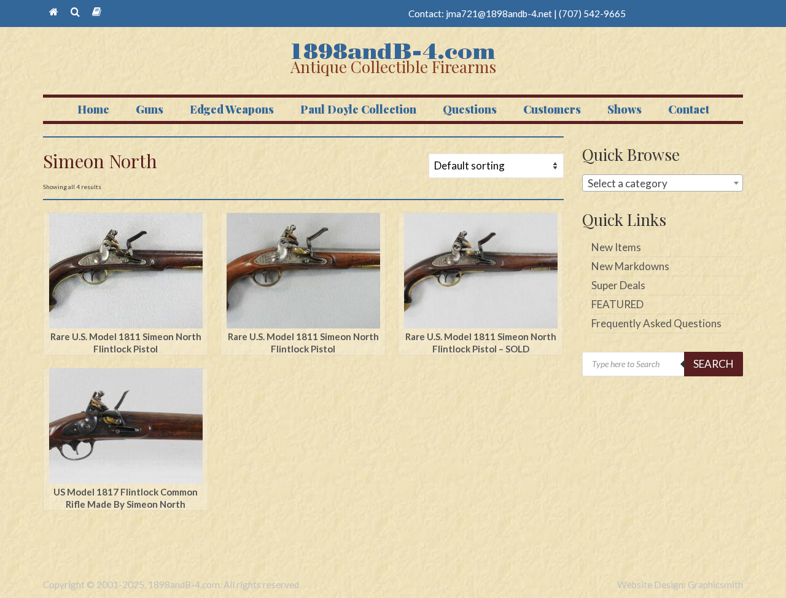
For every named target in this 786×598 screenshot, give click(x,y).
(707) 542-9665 (592, 13)
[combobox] (663, 183)
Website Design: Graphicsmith (680, 584)
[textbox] (663, 183)
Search (713, 363)
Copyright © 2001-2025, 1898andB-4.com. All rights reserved (171, 584)
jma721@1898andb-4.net (499, 13)
